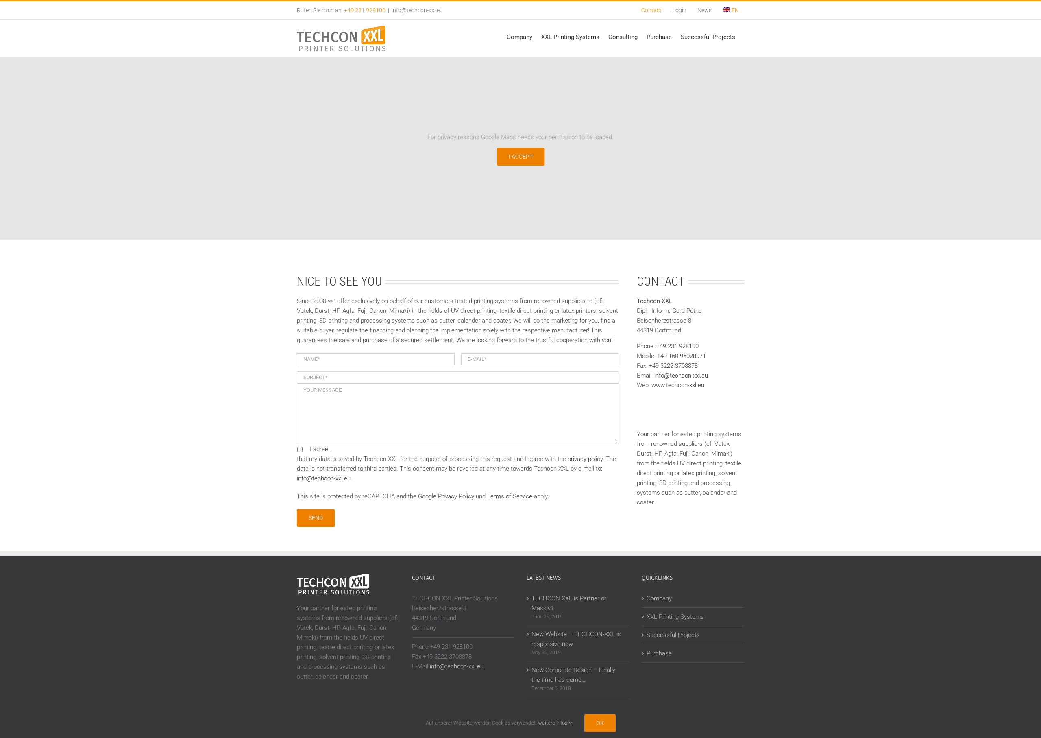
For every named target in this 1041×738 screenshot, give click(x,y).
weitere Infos (553, 723)
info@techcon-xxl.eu (417, 10)
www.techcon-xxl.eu (677, 385)
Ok (600, 723)
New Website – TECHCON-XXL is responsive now (576, 639)
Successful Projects (673, 635)
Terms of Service (509, 496)
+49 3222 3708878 (673, 365)
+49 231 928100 (677, 346)
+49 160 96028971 (681, 356)
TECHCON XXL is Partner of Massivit (568, 603)
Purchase (659, 653)
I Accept (521, 156)
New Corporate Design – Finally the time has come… (573, 674)
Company (659, 598)
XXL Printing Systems (675, 616)
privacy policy (585, 459)
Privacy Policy (456, 496)
